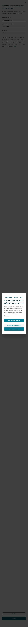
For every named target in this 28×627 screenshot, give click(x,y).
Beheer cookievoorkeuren (14, 325)
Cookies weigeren (14, 329)
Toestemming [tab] (8, 297)
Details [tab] (16, 297)
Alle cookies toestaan (14, 320)
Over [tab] (21, 297)
